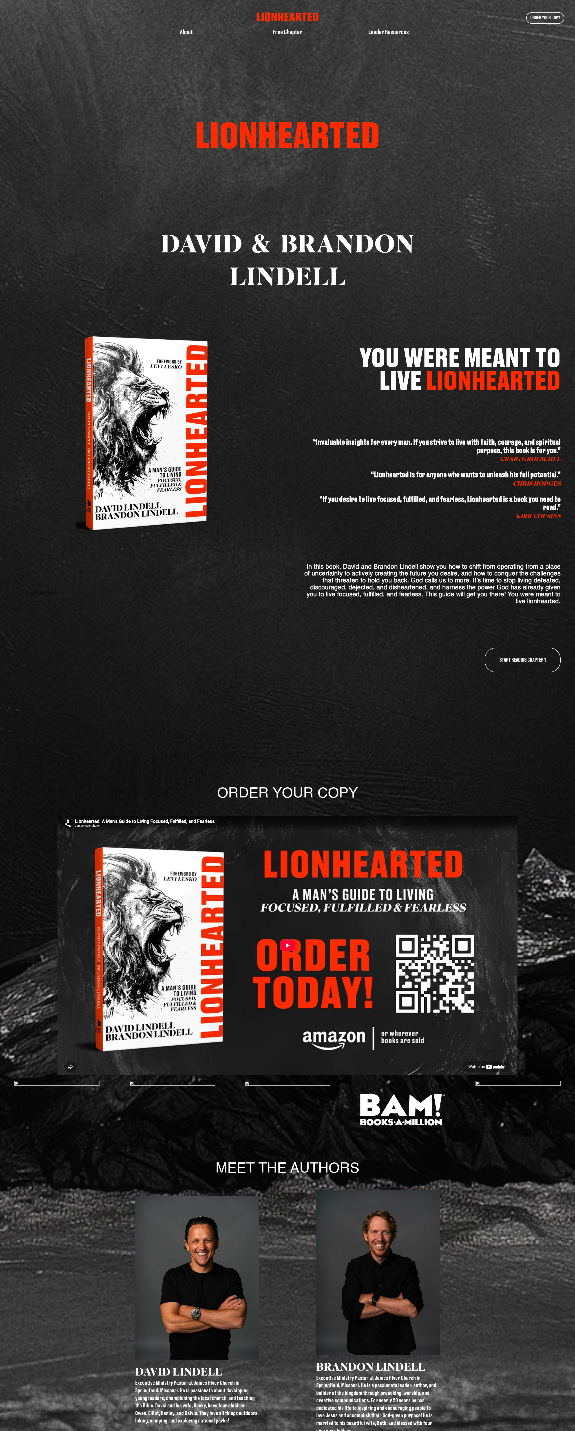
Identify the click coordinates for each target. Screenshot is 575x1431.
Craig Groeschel (530, 459)
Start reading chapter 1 (523, 660)
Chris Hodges (537, 483)
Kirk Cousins (538, 516)
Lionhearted (493, 381)
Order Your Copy (545, 17)
